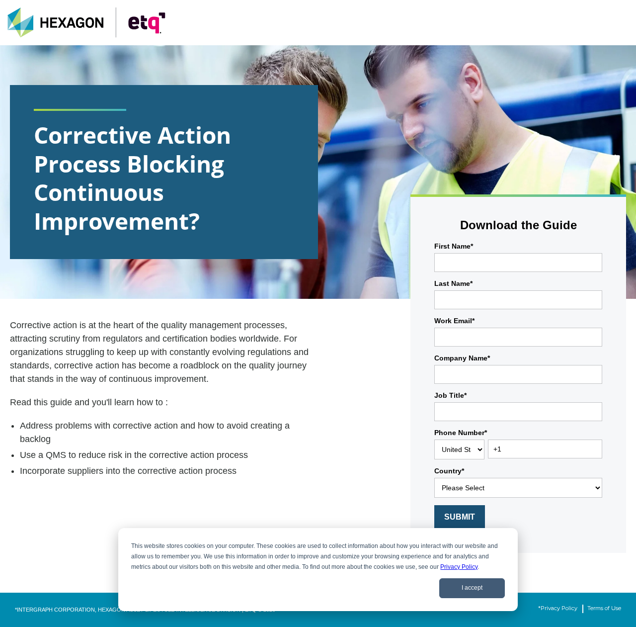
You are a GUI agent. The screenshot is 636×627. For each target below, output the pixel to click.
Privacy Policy (458, 566)
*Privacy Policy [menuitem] (557, 608)
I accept (472, 587)
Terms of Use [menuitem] (604, 608)
